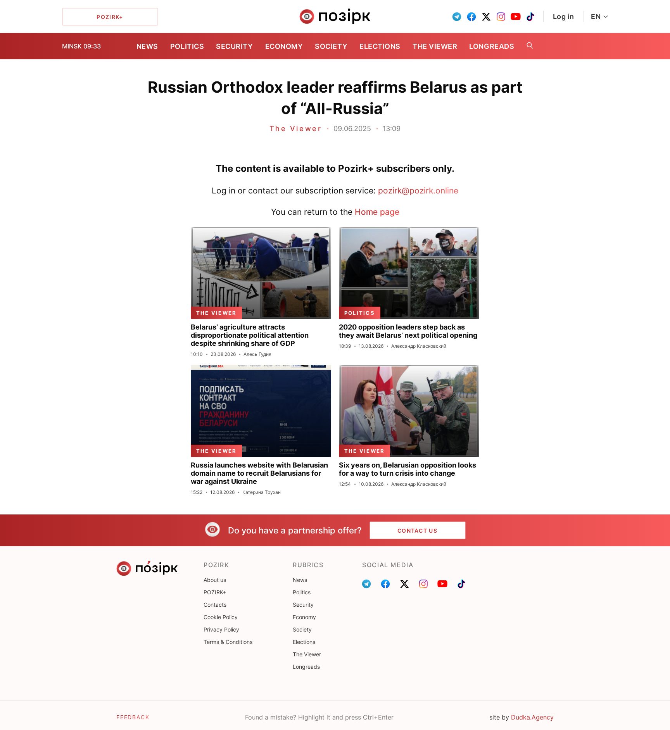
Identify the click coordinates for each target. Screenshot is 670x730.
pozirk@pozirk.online (418, 190)
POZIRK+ (215, 592)
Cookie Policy (221, 617)
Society (331, 46)
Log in (563, 16)
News (147, 46)
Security (234, 46)
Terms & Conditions (228, 642)
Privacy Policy (221, 629)
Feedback (133, 717)
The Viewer (435, 46)
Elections (380, 46)
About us (215, 579)
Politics (187, 46)
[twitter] (486, 16)
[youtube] (515, 16)
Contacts (215, 604)
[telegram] (457, 16)
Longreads (491, 46)
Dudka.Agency (532, 717)
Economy (284, 46)
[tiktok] (530, 16)
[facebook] (471, 16)
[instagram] (501, 16)
